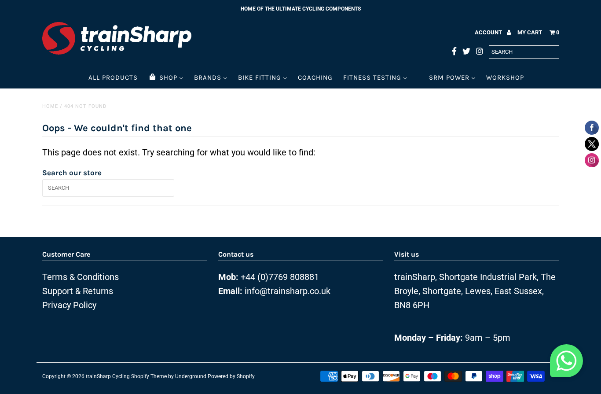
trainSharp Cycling (108, 376)
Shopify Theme (149, 376)
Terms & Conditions (80, 277)
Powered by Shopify (231, 376)
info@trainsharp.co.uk (287, 291)
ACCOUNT (489, 32)
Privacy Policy (69, 305)
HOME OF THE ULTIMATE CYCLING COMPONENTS (301, 9)
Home (50, 106)
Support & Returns (77, 291)
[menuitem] (113, 77)
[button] (566, 363)
